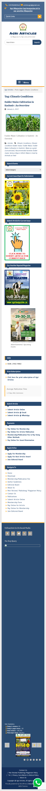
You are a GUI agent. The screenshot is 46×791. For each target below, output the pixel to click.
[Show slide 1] (24, 760)
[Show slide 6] (40, 760)
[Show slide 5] (37, 760)
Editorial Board (13, 485)
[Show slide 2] (28, 760)
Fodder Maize (27, 146)
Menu (26, 82)
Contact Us (12, 494)
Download (11, 476)
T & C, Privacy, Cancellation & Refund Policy (23, 775)
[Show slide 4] (34, 760)
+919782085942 (14, 5)
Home (10, 473)
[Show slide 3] (31, 760)
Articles (10, 143)
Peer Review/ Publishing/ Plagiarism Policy (24, 491)
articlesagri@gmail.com (31, 5)
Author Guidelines (14, 482)
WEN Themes (23, 786)
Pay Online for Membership (18, 508)
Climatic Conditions (24, 143)
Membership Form (15, 502)
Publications (12, 496)
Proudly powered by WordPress (16, 784)
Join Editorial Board (15, 511)
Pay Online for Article (16, 505)
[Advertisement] (23, 62)
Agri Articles (23, 33)
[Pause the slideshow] (34, 745)
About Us (11, 488)
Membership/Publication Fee (19, 479)
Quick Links (10, 16)
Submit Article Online (16, 499)
